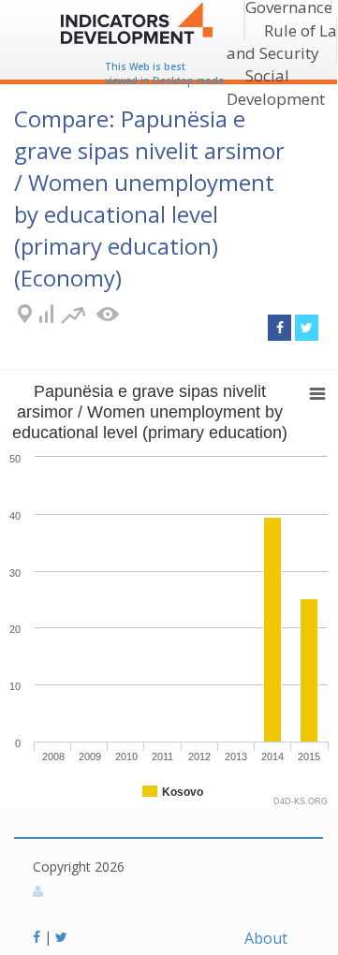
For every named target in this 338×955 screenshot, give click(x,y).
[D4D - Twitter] (61, 937)
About (265, 938)
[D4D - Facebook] (38, 937)
